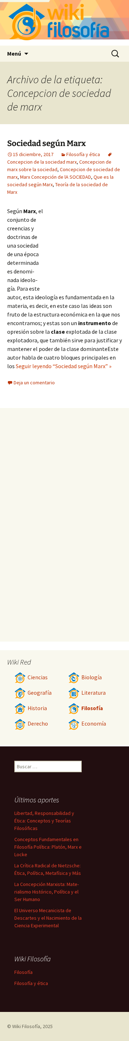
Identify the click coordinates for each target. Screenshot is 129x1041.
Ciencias (38, 677)
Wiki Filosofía (26, 1026)
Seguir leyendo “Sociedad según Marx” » (63, 366)
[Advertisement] (82, 246)
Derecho (38, 723)
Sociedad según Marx (46, 143)
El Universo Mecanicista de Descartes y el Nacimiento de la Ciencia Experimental (48, 918)
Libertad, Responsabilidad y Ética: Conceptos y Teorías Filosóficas (44, 820)
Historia (37, 708)
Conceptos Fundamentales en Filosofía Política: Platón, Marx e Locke (48, 847)
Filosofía (92, 708)
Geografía (40, 692)
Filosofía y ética (83, 154)
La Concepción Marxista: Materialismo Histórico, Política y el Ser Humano (46, 891)
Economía (93, 723)
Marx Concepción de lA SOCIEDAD (55, 177)
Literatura (93, 692)
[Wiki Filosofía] (64, 23)
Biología (91, 677)
